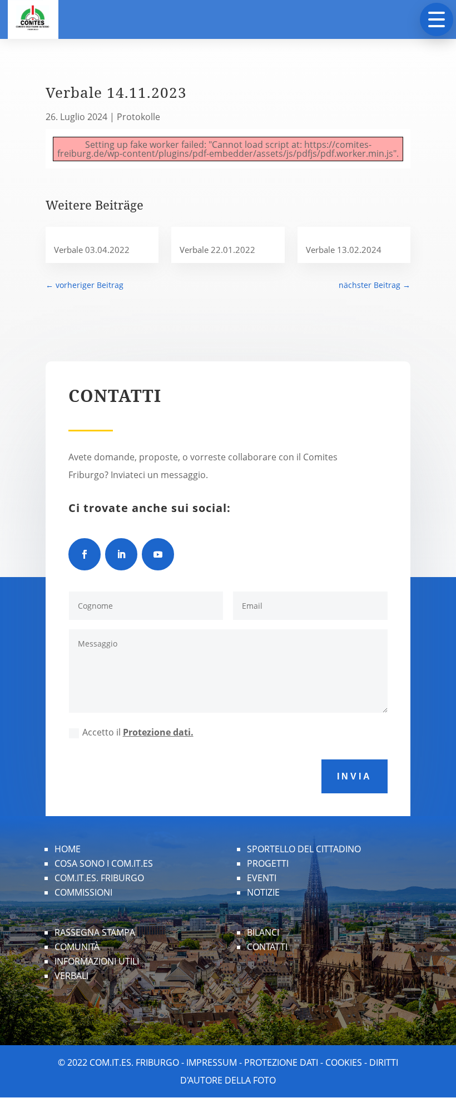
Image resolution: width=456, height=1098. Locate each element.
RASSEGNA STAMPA (94, 932)
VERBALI (71, 976)
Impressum (211, 1062)
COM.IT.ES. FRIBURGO (99, 878)
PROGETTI (268, 863)
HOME (67, 849)
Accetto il (138, 732)
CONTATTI (267, 947)
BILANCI (263, 932)
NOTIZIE (263, 892)
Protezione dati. (158, 732)
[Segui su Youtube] (158, 554)
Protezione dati (281, 1062)
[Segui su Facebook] (84, 554)
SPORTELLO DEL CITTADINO (304, 849)
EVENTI (261, 878)
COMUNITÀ (77, 947)
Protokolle (138, 117)
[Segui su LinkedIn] (121, 554)
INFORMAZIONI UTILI (96, 961)
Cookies (343, 1062)
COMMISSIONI (83, 892)
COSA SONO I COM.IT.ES (103, 863)
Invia (354, 776)
